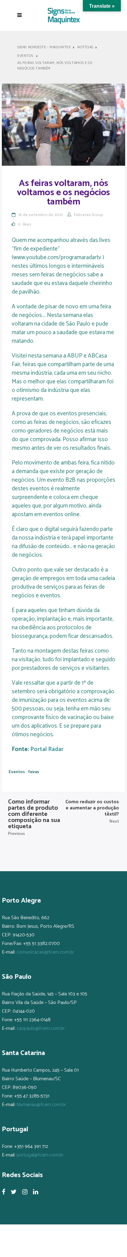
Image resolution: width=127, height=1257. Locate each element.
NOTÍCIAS (85, 47)
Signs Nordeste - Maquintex (44, 47)
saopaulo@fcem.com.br (41, 1028)
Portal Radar (46, 749)
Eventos (25, 56)
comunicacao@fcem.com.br (45, 952)
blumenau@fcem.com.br (41, 1105)
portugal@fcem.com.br (40, 1155)
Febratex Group (88, 215)
